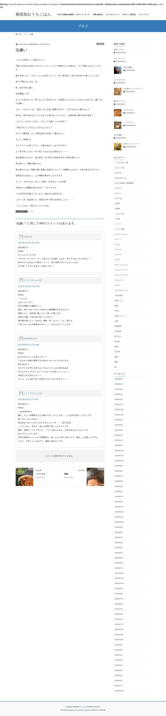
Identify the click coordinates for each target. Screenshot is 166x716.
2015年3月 (119, 435)
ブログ (100, 44)
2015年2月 (119, 440)
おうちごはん (128, 110)
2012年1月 (119, 624)
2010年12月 (119, 691)
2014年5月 (119, 486)
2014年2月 (119, 502)
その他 (117, 219)
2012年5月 (119, 609)
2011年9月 (119, 645)
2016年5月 (119, 384)
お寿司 (117, 203)
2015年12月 (119, 410)
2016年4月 (119, 389)
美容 (116, 347)
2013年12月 (119, 512)
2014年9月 (119, 466)
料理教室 (118, 326)
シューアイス (128, 122)
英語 (116, 357)
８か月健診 (118, 135)
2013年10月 (119, 522)
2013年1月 (119, 568)
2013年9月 (119, 527)
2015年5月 (119, 425)
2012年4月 (119, 614)
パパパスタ (40, 474)
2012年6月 (119, 604)
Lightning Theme (83, 710)
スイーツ (118, 239)
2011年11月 (119, 634)
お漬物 (117, 209)
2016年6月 (119, 379)
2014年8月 (119, 471)
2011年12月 (119, 629)
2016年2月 (119, 399)
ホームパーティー (121, 270)
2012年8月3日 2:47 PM (28, 399)
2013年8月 (119, 532)
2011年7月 (119, 655)
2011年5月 (119, 665)
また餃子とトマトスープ (132, 89)
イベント (118, 224)
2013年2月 (119, 563)
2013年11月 (119, 517)
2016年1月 (119, 404)
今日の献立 (119, 295)
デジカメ (118, 249)
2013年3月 (119, 558)
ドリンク (118, 255)
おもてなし (119, 198)
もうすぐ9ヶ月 (119, 80)
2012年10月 (119, 583)
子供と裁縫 (127, 67)
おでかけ (118, 188)
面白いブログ (119, 50)
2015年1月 (119, 445)
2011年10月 (119, 640)
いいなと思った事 (121, 162)
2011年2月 (119, 681)
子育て (117, 311)
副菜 (116, 306)
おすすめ (118, 173)
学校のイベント (121, 316)
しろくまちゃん (30, 280)
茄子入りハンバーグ (131, 144)
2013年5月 (119, 548)
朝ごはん (118, 336)
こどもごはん (120, 214)
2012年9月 (119, 589)
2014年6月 (119, 481)
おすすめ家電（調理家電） (125, 183)
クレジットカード (121, 234)
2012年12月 (119, 573)
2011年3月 (119, 675)
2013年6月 (119, 543)
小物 (116, 321)
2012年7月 (119, 599)
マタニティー (120, 280)
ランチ (117, 285)
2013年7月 (119, 537)
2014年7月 (119, 476)
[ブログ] (24, 477)
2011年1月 (119, 686)
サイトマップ (119, 58)
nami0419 (28, 339)
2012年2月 (119, 619)
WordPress (72, 710)
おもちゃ (118, 193)
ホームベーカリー (121, 275)
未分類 (117, 342)
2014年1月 (119, 507)
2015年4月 (119, 430)
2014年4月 (119, 491)
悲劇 (66, 474)
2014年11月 (119, 456)
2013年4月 (119, 553)
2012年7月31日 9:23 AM (28, 243)
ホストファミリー (121, 265)
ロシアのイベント (121, 290)
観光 (116, 362)
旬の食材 (118, 331)
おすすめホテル (121, 178)
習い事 (117, 352)
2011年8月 (119, 650)
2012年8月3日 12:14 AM (28, 345)
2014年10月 (119, 461)
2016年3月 (119, 394)
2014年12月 (119, 450)
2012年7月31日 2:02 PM (28, 286)
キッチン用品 (120, 229)
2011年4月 (119, 670)
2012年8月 (119, 594)
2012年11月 (119, 578)
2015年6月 (119, 420)
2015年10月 (119, 415)
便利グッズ (119, 301)
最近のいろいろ (120, 101)
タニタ (117, 244)
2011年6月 (119, 660)
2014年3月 (119, 496)
